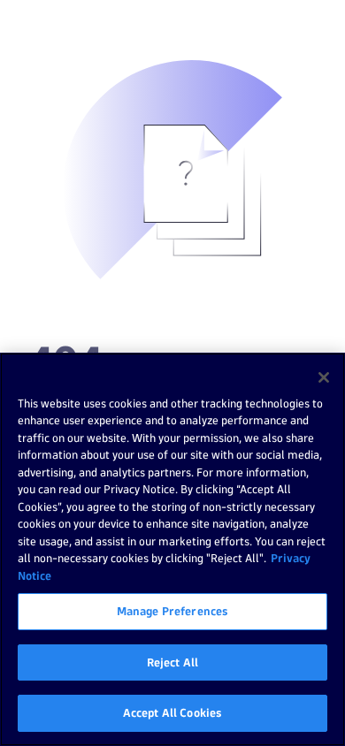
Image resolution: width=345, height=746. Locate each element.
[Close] (323, 377)
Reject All (172, 662)
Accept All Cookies (172, 712)
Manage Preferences (172, 610)
